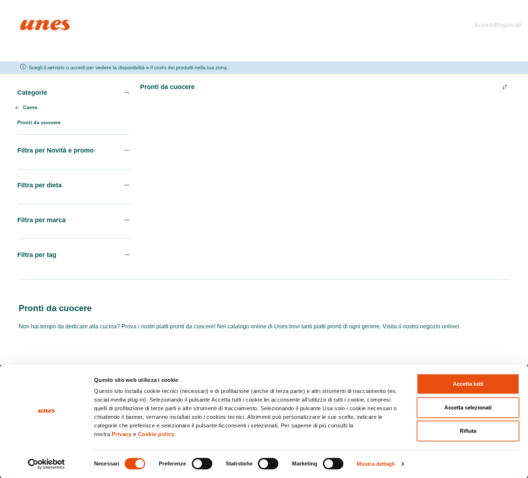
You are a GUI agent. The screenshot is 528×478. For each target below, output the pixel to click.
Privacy (122, 434)
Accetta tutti (468, 384)
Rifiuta (468, 431)
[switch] (202, 463)
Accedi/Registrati (497, 25)
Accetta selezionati (468, 407)
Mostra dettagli (376, 464)
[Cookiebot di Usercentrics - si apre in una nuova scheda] (46, 464)
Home (28, 23)
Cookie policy (156, 434)
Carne (29, 107)
